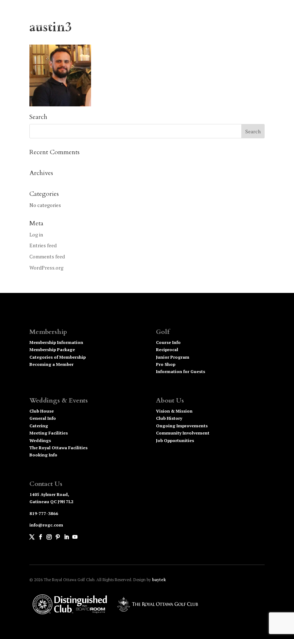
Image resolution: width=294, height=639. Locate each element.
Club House (41, 411)
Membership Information (56, 342)
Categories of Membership (57, 357)
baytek (159, 579)
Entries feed (43, 245)
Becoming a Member (51, 364)
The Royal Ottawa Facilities (58, 447)
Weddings (40, 440)
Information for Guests (180, 371)
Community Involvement (182, 433)
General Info (42, 418)
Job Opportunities (175, 440)
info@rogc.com (46, 525)
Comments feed (47, 256)
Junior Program (172, 357)
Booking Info (43, 455)
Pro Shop (165, 364)
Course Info (168, 342)
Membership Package (52, 349)
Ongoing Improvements (182, 425)
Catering (38, 425)
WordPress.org (46, 267)
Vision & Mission (174, 411)
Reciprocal (167, 349)
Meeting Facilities (48, 433)
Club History (169, 418)
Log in (36, 234)
